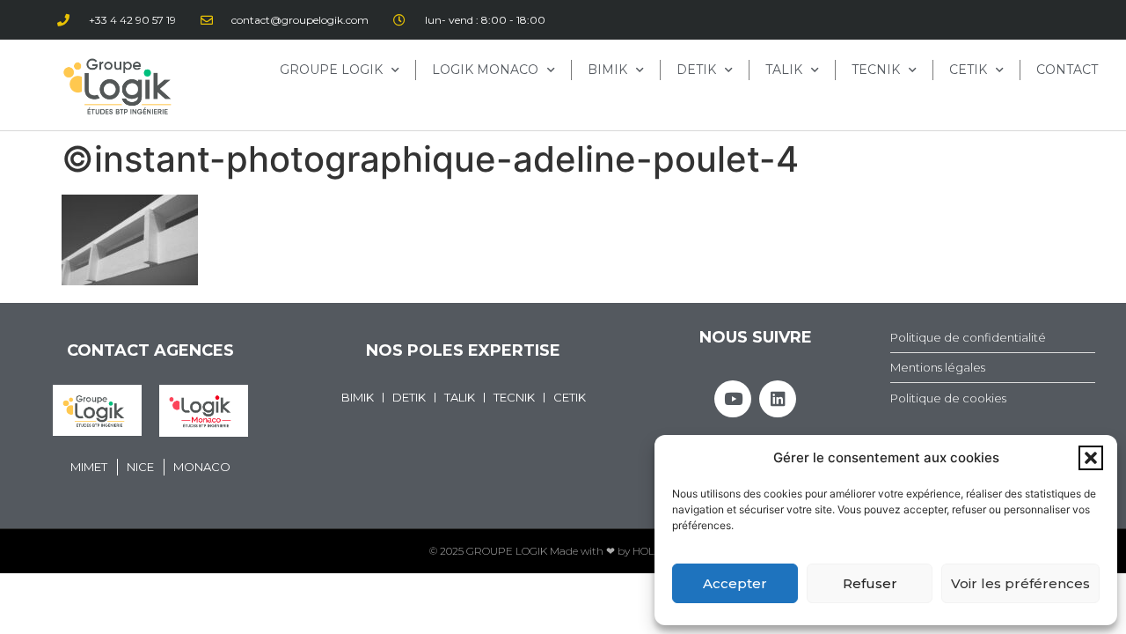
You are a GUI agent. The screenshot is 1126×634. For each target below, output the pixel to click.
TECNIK (876, 69)
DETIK (696, 69)
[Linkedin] (777, 398)
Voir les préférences (1020, 583)
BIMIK (607, 69)
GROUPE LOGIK (331, 69)
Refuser (870, 583)
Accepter (735, 583)
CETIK (968, 69)
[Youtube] (732, 398)
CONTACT (1067, 69)
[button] (1091, 458)
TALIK (783, 69)
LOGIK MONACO (485, 69)
